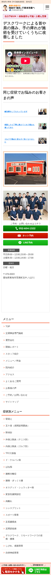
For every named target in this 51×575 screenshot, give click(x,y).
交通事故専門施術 (14, 333)
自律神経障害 (12, 553)
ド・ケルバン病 (13, 460)
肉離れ (9, 501)
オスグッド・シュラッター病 (20, 487)
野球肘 (9, 432)
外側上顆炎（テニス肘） (18, 439)
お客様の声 (11, 388)
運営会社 (10, 340)
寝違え (9, 419)
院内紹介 (10, 367)
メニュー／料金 (13, 361)
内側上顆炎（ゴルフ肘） (18, 446)
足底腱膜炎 (11, 522)
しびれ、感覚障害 (14, 546)
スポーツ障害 (12, 515)
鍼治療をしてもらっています (15, 111)
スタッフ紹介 (12, 354)
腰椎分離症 (11, 474)
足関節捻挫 (11, 528)
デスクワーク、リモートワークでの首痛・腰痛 (24, 537)
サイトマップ (12, 402)
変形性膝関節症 (13, 494)
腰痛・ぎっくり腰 (14, 480)
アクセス (10, 374)
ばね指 (9, 467)
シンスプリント (13, 508)
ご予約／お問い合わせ (16, 395)
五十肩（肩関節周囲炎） (18, 426)
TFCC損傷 (11, 453)
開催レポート (12, 347)
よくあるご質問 (13, 381)
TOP (8, 326)
